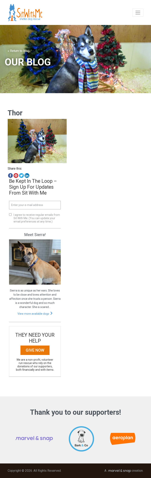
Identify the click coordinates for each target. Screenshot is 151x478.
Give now (35, 350)
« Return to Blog (18, 51)
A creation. (123, 470)
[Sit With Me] (25, 12)
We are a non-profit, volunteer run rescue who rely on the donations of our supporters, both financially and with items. (35, 364)
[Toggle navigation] (137, 13)
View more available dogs (33, 313)
